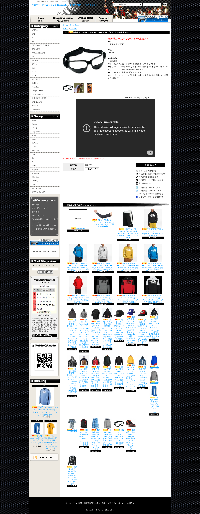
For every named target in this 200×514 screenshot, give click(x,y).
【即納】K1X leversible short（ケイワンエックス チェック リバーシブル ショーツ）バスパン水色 (95, 439)
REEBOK (35, 106)
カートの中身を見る (44, 241)
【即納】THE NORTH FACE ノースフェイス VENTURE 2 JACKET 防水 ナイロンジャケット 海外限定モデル (84, 377)
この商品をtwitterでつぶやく (150, 188)
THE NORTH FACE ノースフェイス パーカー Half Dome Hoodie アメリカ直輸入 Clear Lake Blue (153, 266)
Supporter (35, 169)
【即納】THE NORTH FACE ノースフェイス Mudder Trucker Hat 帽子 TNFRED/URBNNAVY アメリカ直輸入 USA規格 (146, 331)
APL (33, 38)
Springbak (35, 87)
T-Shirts (34, 124)
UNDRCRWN (37, 102)
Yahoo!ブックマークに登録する (151, 194)
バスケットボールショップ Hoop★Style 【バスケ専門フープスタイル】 (65, 5)
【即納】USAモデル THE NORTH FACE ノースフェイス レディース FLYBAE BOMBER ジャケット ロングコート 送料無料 (96, 333)
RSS (42, 457)
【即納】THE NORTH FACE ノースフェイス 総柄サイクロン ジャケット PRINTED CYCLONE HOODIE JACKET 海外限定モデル (72, 381)
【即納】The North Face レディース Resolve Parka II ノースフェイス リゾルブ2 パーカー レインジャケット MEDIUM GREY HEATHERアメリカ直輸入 (84, 334)
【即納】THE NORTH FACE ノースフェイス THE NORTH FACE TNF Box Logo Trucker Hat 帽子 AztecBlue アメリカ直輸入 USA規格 (131, 330)
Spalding (35, 83)
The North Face (37, 95)
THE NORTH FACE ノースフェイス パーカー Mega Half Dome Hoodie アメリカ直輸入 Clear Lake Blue (78, 266)
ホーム (40, 18)
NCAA (34, 64)
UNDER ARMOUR (39, 98)
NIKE (34, 72)
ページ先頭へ (158, 494)
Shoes (34, 120)
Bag (33, 158)
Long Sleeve (36, 132)
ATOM (49, 457)
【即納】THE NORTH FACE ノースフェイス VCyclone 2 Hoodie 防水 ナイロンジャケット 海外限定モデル (107, 377)
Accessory (35, 173)
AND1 (34, 34)
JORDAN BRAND (39, 53)
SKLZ (34, 76)
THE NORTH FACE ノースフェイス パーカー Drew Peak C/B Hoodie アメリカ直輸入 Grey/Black (103, 299)
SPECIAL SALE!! (38, 192)
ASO (33, 41)
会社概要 (35, 205)
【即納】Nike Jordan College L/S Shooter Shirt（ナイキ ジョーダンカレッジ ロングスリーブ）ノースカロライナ (45, 411)
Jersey (34, 135)
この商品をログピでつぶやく (150, 191)
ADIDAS (35, 30)
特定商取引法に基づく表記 (94, 503)
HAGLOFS (36, 49)
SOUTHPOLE (37, 79)
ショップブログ (85, 18)
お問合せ (104, 18)
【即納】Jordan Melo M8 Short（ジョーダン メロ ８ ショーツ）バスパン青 (37, 440)
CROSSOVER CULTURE (41, 45)
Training (34, 181)
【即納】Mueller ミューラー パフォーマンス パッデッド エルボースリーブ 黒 (103, 222)
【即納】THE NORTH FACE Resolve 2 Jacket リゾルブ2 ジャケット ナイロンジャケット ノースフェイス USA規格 (131, 377)
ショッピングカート (153, 18)
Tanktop (34, 128)
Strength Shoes (37, 91)
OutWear (35, 143)
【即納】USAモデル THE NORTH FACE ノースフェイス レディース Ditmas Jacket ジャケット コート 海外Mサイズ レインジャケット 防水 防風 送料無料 (107, 333)
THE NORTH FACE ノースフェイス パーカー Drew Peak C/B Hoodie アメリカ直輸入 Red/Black (128, 299)
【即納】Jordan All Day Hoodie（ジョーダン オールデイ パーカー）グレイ (154, 382)
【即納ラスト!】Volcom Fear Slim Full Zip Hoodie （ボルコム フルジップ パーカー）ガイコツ (72, 475)
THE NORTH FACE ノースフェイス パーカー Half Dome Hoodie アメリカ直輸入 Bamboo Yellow (128, 266)
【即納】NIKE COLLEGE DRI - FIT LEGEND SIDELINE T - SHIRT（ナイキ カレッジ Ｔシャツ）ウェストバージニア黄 (50, 442)
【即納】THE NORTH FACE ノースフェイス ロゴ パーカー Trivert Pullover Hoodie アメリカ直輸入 (142, 376)
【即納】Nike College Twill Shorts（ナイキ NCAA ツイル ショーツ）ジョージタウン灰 (107, 437)
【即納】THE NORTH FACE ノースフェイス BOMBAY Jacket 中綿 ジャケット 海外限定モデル (119, 376)
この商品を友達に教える (148, 177)
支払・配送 (77, 503)
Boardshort (35, 150)
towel (33, 184)
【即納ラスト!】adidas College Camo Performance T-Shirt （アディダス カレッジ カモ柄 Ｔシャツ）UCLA (72, 430)
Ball (33, 162)
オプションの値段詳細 (147, 171)
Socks (34, 166)
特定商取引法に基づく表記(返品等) (152, 174)
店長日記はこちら (44, 335)
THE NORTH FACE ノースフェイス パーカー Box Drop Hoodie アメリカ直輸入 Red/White (78, 299)
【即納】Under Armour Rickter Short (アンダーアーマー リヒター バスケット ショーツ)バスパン (154, 367)
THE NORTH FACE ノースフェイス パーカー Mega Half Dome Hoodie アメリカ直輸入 (153, 232)
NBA (33, 68)
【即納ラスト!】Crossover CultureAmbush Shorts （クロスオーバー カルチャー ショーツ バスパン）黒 (128, 233)
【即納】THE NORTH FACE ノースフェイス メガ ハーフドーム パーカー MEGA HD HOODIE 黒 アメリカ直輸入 (154, 327)
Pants (33, 154)
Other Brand (36, 110)
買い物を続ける (145, 183)
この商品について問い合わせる (151, 180)
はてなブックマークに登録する (151, 197)
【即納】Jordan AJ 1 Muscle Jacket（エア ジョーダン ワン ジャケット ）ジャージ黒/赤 (84, 437)
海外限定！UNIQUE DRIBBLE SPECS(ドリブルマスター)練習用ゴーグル (119, 437)
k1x (33, 57)
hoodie (34, 139)
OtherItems (35, 177)
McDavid (35, 60)
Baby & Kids (36, 188)
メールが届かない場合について (44, 225)
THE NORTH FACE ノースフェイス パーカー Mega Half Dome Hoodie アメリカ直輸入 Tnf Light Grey (103, 266)
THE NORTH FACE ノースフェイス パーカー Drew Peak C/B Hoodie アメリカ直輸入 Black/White (153, 299)
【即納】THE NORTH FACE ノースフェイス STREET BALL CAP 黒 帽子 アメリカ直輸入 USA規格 (119, 329)
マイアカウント (162, 12)
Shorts (34, 147)
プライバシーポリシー (116, 503)
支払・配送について (63, 18)
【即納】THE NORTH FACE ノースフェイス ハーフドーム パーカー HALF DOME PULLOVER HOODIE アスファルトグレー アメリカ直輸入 (72, 333)
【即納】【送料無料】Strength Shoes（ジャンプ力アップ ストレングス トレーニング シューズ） (131, 439)
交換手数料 (80, 223)
